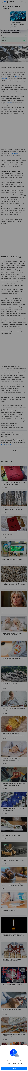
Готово (14, 1068)
